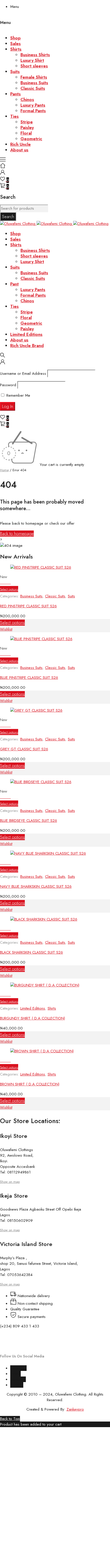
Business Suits (31, 596)
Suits (71, 596)
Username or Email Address (23, 373)
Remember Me (17, 395)
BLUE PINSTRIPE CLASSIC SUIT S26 (29, 677)
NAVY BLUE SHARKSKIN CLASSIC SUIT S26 (36, 886)
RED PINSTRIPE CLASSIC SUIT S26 (28, 606)
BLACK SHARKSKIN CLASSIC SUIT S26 (31, 952)
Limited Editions (32, 1008)
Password (8, 385)
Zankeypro (75, 1409)
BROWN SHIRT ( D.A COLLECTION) (29, 1084)
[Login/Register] (2, 173)
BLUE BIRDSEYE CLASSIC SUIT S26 (28, 820)
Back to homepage (17, 533)
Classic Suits (55, 596)
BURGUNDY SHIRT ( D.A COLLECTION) (32, 1018)
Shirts (52, 1008)
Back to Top (10, 1419)
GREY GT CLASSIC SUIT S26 (24, 749)
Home (4, 470)
